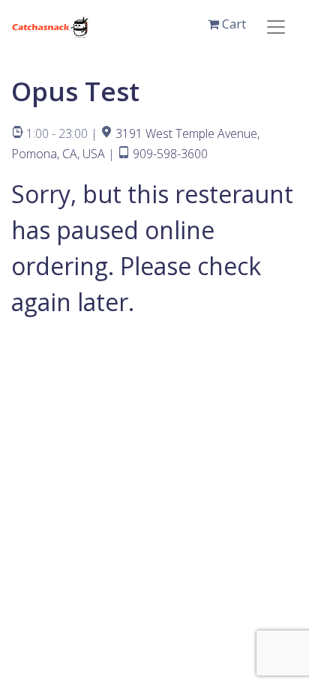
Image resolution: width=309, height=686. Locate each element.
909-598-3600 (170, 153)
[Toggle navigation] (276, 27)
